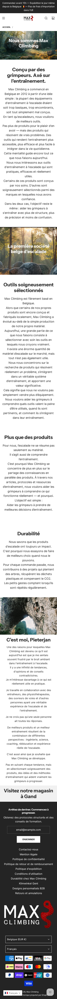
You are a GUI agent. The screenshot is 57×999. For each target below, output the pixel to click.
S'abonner (28, 839)
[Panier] (53, 18)
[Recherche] (46, 18)
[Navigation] (3, 18)
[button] (12, 993)
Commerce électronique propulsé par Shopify (28, 995)
